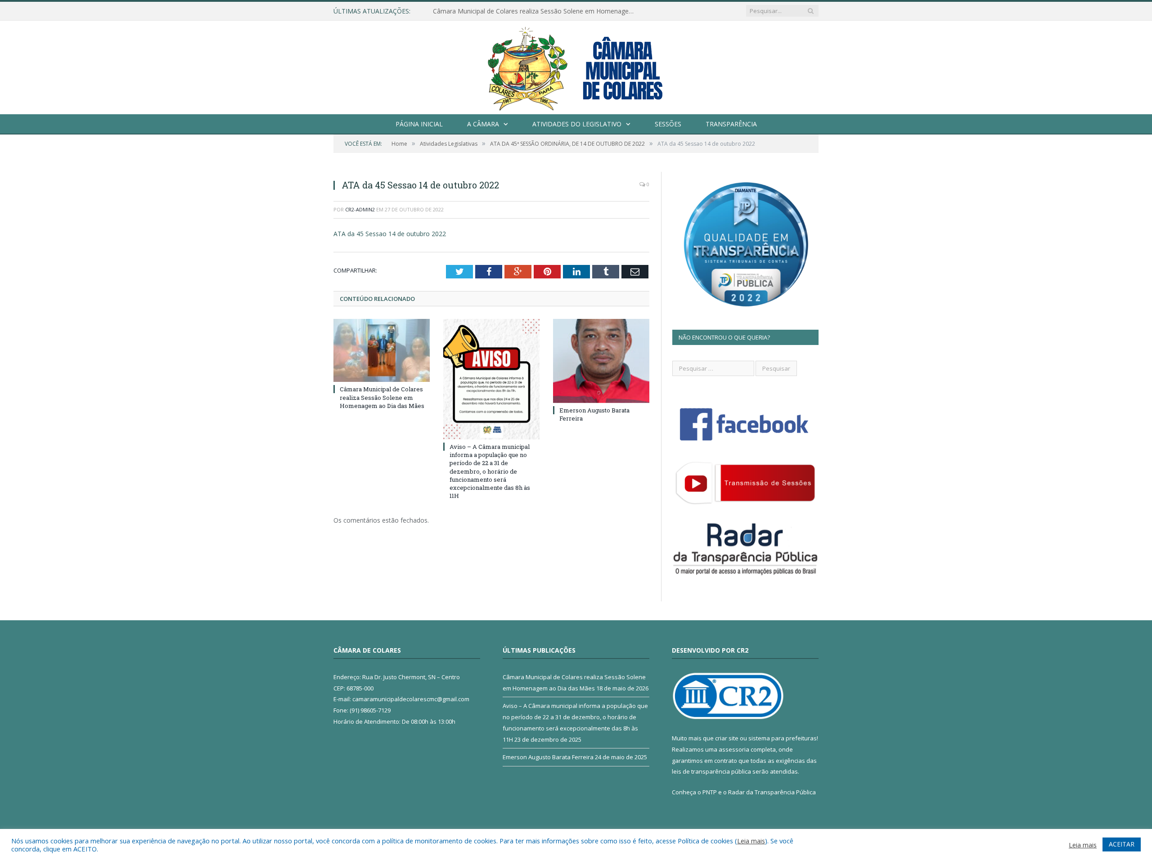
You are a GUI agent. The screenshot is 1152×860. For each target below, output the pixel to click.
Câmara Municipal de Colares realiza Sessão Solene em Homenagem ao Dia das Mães (536, 11)
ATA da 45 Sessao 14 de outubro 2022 (389, 233)
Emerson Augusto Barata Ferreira (548, 757)
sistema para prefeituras (782, 738)
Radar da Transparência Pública (772, 792)
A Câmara (483, 124)
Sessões (668, 124)
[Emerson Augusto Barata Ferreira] (601, 361)
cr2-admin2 (360, 209)
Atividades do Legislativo (576, 124)
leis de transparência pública (711, 771)
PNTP (709, 792)
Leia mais (751, 841)
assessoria (734, 749)
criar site (726, 738)
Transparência (731, 124)
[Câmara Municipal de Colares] (576, 65)
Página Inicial (419, 124)
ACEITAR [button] (1121, 844)
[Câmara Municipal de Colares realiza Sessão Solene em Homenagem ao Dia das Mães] (381, 350)
